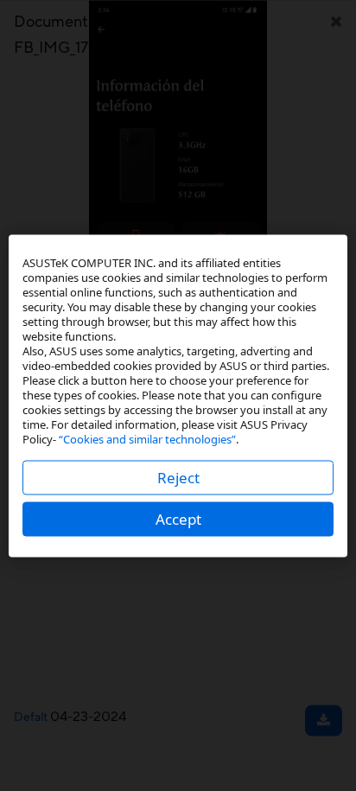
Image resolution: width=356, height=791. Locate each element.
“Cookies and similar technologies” (147, 438)
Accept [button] (178, 518)
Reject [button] (178, 477)
